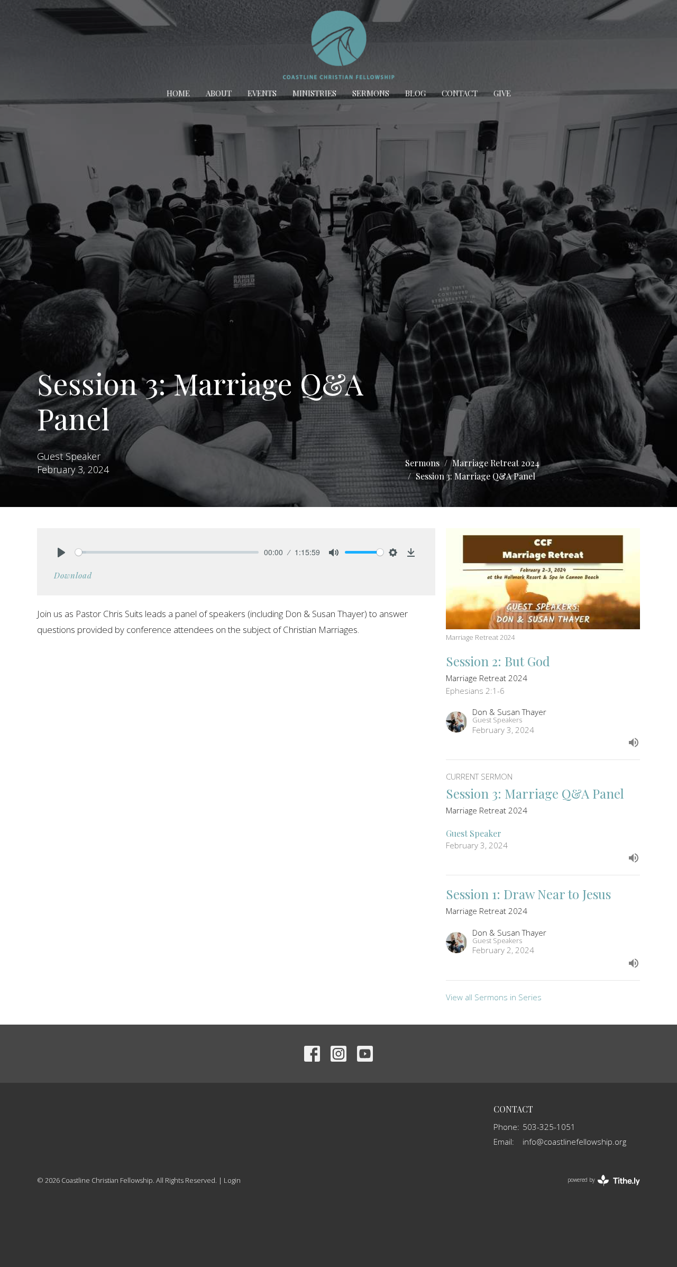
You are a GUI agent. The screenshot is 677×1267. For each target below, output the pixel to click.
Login (232, 1180)
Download (73, 575)
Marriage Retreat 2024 (495, 462)
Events (262, 93)
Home (178, 93)
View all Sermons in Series (494, 997)
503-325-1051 (549, 1126)
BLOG (415, 93)
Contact (460, 93)
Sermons (370, 93)
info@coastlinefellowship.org (574, 1141)
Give (502, 93)
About (219, 93)
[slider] (167, 552)
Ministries (314, 93)
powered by (598, 1188)
